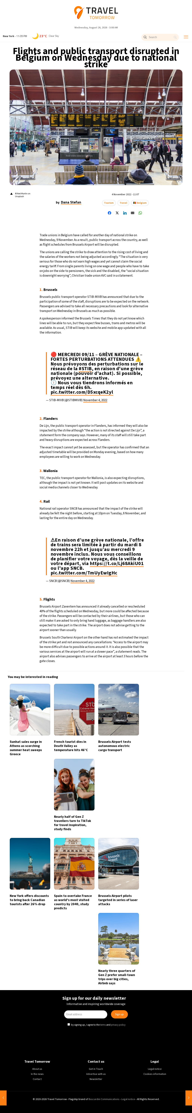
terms (103, 588)
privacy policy (119, 588)
